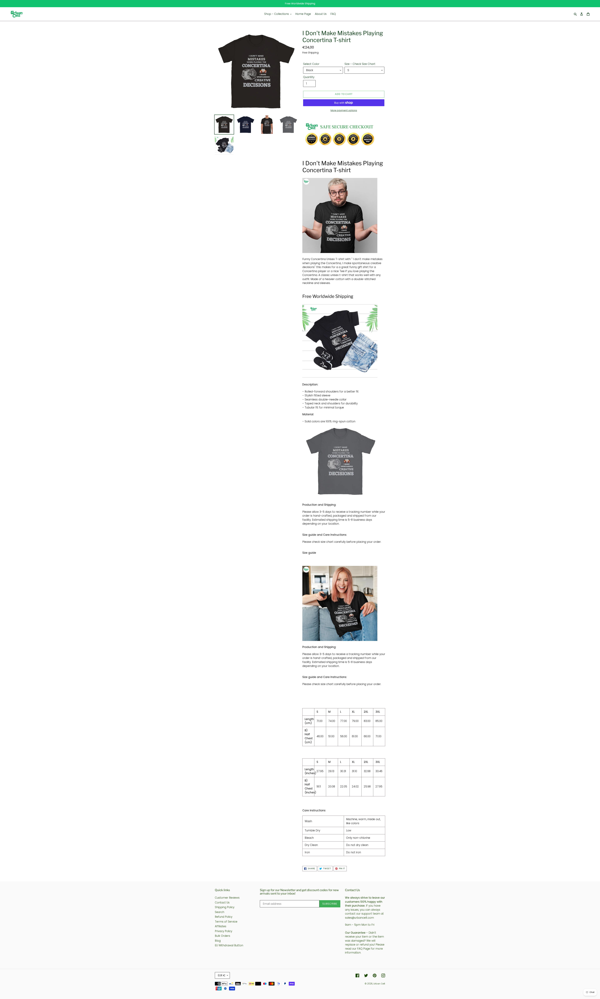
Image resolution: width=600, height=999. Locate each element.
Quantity (308, 77)
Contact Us (222, 902)
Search (219, 912)
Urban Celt (379, 983)
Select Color (311, 64)
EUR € (221, 975)
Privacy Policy (223, 931)
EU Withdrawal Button (229, 945)
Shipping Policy (224, 907)
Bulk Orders (222, 936)
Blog (218, 941)
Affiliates (220, 926)
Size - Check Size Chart (360, 64)
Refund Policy (223, 917)
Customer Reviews (227, 898)
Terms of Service (226, 921)
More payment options (344, 110)
